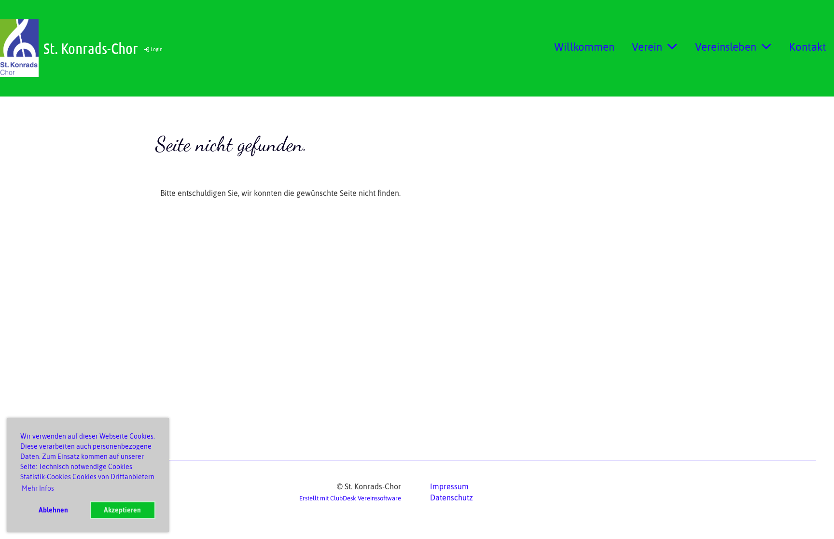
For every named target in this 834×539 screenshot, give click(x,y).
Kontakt (807, 47)
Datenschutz (451, 497)
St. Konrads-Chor (90, 48)
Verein (647, 47)
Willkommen (584, 47)
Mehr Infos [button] (38, 488)
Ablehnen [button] (53, 510)
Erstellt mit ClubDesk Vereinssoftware (350, 498)
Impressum (449, 486)
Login (157, 49)
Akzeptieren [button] (122, 510)
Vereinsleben (725, 47)
